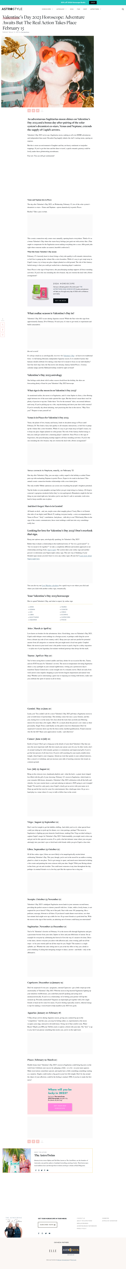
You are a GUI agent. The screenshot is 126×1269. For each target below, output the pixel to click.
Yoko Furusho (73, 1260)
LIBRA (32, 615)
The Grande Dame (65, 1260)
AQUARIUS (33, 620)
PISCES (63, 620)
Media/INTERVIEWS (82, 1223)
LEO (31, 612)
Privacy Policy (81, 1228)
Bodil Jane (59, 1260)
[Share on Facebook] (33, 110)
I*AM (78, 9)
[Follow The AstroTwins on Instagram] (42, 1233)
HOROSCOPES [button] (46, 9)
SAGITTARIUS (34, 617)
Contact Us (81, 1218)
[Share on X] (29, 110)
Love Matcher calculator (50, 585)
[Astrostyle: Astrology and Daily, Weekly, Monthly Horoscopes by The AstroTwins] (11, 9)
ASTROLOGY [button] (60, 9)
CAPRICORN (65, 617)
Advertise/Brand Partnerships (87, 1226)
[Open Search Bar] (123, 9)
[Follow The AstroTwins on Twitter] (46, 1233)
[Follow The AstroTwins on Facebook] (38, 1233)
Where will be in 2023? (60, 1091)
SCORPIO (64, 615)
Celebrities (105, 1218)
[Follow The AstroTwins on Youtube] (49, 1233)
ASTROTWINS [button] (94, 9)
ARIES (32, 607)
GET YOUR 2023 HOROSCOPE (60, 1107)
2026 (71, 9)
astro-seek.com (70, 1255)
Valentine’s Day (68, 355)
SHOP (93, 2)
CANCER (64, 609)
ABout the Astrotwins (84, 1221)
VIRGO (63, 612)
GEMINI (32, 609)
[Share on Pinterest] (37, 110)
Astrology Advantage (109, 1221)
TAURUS (64, 607)
